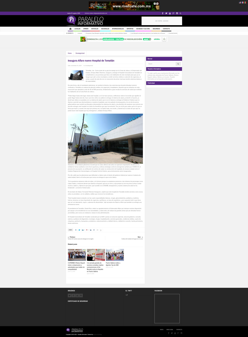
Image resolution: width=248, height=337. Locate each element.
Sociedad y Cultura (143, 29)
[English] (240, 2)
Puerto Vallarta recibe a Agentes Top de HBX (113, 264)
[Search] (178, 64)
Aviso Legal (170, 329)
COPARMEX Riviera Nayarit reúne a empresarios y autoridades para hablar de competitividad (76, 266)
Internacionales (118, 29)
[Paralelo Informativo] (85, 21)
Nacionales (105, 29)
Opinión (85, 29)
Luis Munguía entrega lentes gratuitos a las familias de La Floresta (135, 33)
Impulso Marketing (97, 334)
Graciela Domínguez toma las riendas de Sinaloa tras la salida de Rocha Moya (176, 33)
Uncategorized (80, 53)
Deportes (130, 29)
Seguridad (156, 29)
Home (70, 53)
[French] (243, 2)
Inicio (161, 329)
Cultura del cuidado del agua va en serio (132, 238)
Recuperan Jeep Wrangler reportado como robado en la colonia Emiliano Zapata (93, 33)
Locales (77, 29)
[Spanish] (245, 2)
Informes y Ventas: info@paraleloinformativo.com (96, 13)
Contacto (166, 29)
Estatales (94, 29)
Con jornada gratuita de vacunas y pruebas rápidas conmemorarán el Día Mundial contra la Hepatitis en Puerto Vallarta (95, 267)
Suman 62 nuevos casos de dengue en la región (80, 238)
